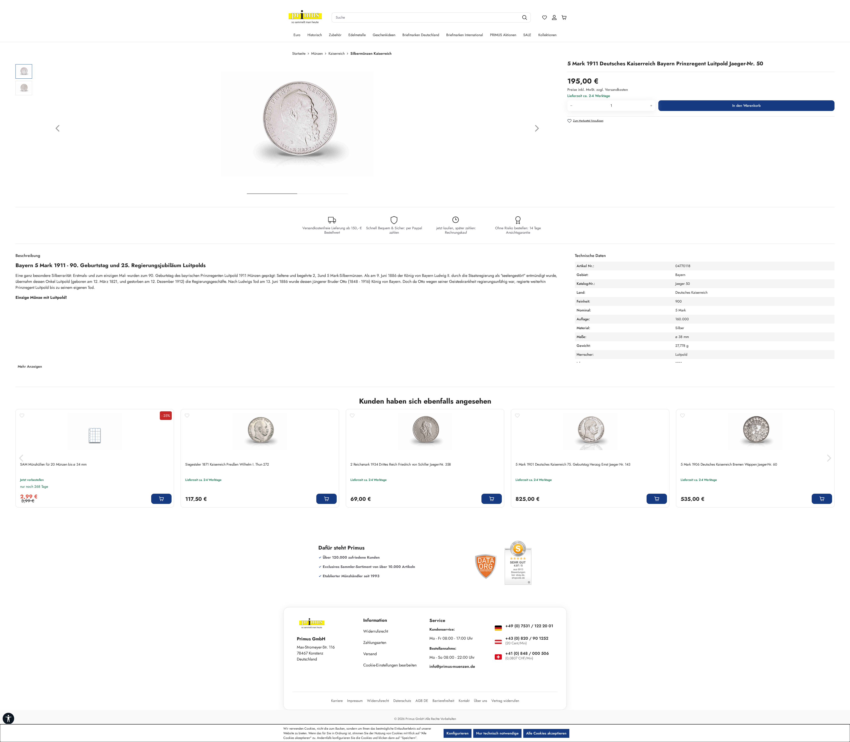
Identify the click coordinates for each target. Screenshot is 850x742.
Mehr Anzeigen (30, 366)
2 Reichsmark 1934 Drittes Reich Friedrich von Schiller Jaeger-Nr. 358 (400, 464)
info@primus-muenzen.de (452, 666)
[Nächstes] (537, 129)
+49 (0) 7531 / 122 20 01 (529, 626)
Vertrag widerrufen (505, 700)
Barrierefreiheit (443, 700)
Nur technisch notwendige (497, 733)
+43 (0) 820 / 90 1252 (526, 638)
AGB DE (421, 700)
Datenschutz (402, 700)
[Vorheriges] (57, 129)
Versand (370, 654)
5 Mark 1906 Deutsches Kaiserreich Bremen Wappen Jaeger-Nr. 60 (729, 464)
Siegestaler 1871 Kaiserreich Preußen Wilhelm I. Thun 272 (227, 464)
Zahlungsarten (374, 642)
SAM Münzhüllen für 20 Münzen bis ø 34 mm (53, 464)
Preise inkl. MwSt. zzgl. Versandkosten (597, 89)
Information (375, 620)
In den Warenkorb (746, 105)
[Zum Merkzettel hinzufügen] (21, 415)
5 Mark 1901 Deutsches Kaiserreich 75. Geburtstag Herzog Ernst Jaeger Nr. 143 (573, 464)
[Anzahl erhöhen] (651, 105)
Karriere (337, 700)
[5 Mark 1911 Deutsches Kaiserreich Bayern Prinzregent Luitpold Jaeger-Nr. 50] (297, 124)
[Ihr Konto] (554, 17)
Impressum (355, 700)
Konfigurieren (457, 733)
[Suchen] (525, 17)
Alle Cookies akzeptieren (546, 733)
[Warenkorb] (565, 17)
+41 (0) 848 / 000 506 (527, 653)
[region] (289, 129)
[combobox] (426, 17)
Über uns (480, 700)
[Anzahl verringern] (571, 105)
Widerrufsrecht (375, 631)
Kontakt (464, 700)
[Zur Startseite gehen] (305, 17)
